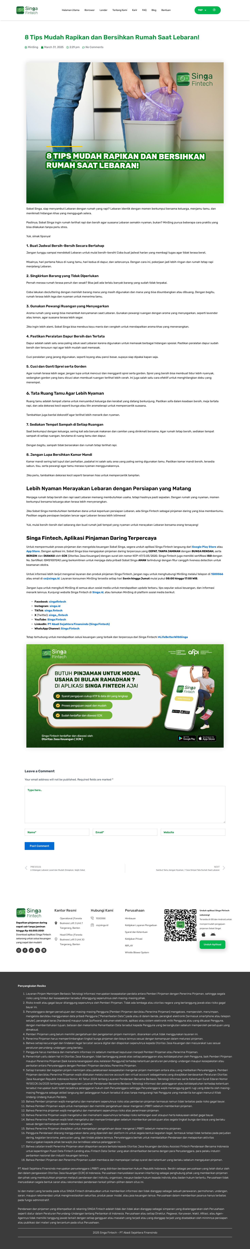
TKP (200, 10)
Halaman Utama (70, 10)
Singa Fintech (56, 619)
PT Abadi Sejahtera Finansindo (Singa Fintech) (79, 624)
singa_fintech (58, 615)
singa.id (55, 606)
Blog (154, 10)
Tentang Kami (119, 10)
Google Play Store (204, 546)
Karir (134, 10)
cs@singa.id (51, 578)
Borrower (90, 10)
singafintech (57, 601)
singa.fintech (53, 610)
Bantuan (166, 10)
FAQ (144, 10)
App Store (33, 551)
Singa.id (97, 592)
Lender (103, 10)
